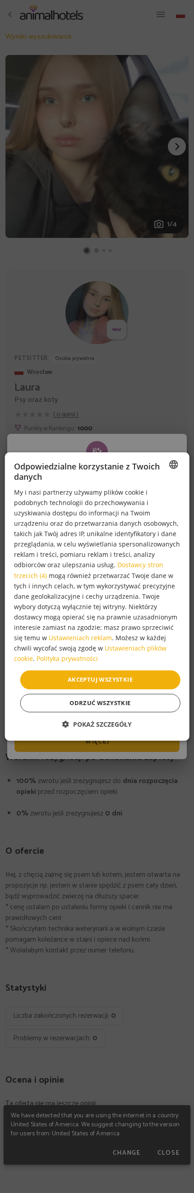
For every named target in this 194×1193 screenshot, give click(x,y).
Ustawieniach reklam (80, 637)
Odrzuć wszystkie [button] (99, 703)
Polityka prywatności (67, 658)
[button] (97, 724)
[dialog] (97, 596)
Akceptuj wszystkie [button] (100, 679)
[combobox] (173, 464)
